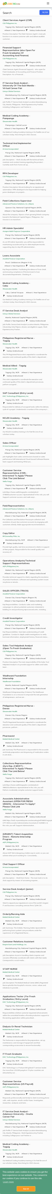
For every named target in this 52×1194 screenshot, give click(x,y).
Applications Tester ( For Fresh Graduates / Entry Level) (19, 997)
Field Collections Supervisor (17, 201)
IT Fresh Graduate (12, 1054)
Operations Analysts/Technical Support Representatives (19, 562)
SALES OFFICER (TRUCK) (16, 590)
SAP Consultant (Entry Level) (18, 393)
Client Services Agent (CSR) (17, 20)
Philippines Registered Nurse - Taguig (19, 339)
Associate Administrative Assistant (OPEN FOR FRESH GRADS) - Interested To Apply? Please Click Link (19, 802)
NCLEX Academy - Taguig (16, 418)
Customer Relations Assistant (18, 941)
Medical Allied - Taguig (14, 365)
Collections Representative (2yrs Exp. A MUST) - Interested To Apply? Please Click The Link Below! (18, 767)
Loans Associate (11, 255)
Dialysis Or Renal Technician (17, 1026)
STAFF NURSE (10, 969)
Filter (45, 12)
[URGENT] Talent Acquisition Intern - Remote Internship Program (18, 837)
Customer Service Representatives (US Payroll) (18, 1082)
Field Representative (14, 506)
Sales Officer (9, 443)
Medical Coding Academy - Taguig (16, 1145)
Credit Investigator (13, 618)
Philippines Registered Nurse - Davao (19, 707)
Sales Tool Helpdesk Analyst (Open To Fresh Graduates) (18, 647)
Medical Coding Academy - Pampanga (16, 117)
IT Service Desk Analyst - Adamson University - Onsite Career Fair (18, 1114)
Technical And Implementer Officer (17, 144)
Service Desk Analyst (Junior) (18, 889)
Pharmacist (9, 736)
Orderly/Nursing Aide (14, 914)
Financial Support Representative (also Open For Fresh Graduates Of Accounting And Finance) (19, 51)
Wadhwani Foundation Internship (14, 677)
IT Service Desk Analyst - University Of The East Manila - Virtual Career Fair (19, 86)
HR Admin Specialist (13, 228)
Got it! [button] (26, 1189)
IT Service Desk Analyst (15, 310)
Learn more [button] (8, 1182)
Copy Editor (9, 533)
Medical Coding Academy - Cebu (16, 284)
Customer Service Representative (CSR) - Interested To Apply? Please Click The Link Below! (18, 474)
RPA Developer (11, 173)
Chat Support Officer (14, 864)
